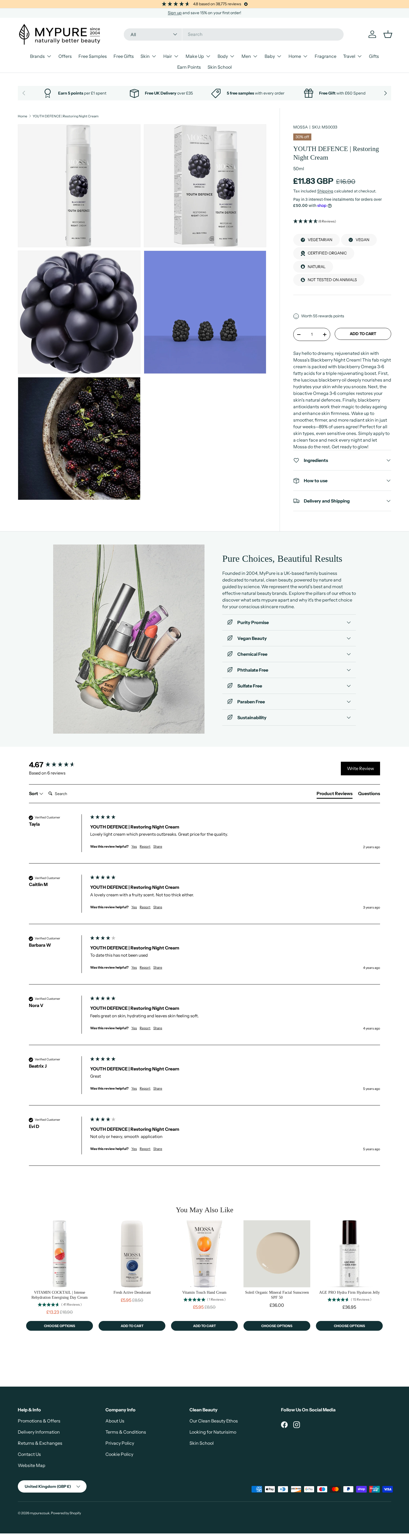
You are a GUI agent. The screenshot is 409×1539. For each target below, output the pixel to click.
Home (295, 56)
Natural (317, 266)
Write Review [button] (360, 768)
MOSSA (300, 127)
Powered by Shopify (66, 1513)
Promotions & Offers (39, 1421)
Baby (270, 56)
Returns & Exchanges (40, 1443)
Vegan (362, 239)
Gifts (374, 56)
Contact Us (29, 1454)
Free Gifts (124, 56)
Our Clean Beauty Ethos (213, 1421)
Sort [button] (34, 793)
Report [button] (145, 846)
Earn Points (189, 67)
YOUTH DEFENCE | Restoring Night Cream (65, 116)
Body (223, 56)
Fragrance (325, 56)
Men (246, 56)
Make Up (195, 56)
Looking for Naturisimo (212, 1432)
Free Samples (92, 56)
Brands (37, 56)
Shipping (325, 191)
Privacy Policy (119, 1443)
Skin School (220, 67)
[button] (342, 221)
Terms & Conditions (125, 1432)
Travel (349, 56)
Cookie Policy (119, 1454)
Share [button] (157, 846)
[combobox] (234, 34)
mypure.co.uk (40, 1513)
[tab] (335, 794)
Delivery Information (39, 1432)
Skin (145, 56)
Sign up (175, 12)
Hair (167, 56)
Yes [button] (134, 846)
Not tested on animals (332, 279)
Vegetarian (320, 239)
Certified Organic (327, 253)
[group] (58, 765)
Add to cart (363, 333)
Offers (65, 56)
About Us (114, 1421)
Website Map (31, 1465)
